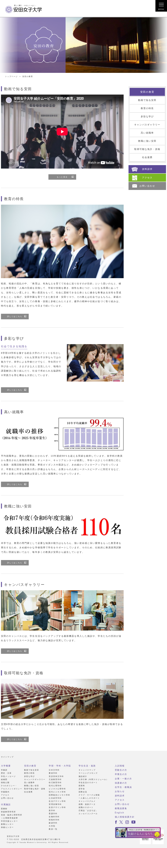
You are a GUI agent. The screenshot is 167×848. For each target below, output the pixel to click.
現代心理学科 (55, 786)
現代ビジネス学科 (57, 792)
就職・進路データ (87, 804)
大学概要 (6, 766)
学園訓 (4, 770)
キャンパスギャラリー (147, 124)
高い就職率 (147, 133)
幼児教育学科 (55, 782)
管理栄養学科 (55, 804)
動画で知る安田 (147, 100)
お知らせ (120, 791)
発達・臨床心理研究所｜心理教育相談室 (11, 816)
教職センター (7, 824)
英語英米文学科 (56, 776)
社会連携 (147, 157)
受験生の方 (121, 770)
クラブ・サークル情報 (89, 795)
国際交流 (83, 792)
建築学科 (53, 823)
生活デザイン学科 (57, 801)
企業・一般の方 (123, 778)
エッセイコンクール (88, 814)
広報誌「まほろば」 (88, 810)
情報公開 (5, 782)
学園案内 (5, 792)
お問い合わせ (7, 798)
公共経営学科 (55, 798)
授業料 (82, 786)
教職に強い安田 (147, 141)
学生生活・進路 (87, 766)
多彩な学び (147, 116)
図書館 (4, 809)
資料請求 (120, 795)
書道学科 (53, 773)
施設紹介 (83, 776)
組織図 (4, 779)
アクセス (5, 795)
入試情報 (120, 766)
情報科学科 (54, 820)
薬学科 (52, 810)
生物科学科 (54, 817)
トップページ (11, 76)
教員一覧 (53, 829)
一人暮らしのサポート (89, 798)
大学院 (52, 826)
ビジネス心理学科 (57, 789)
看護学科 (53, 814)
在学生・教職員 (123, 787)
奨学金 (82, 789)
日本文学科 (54, 770)
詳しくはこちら (14, 316)
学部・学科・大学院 (60, 766)
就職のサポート (86, 807)
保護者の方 (121, 783)
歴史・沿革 (6, 773)
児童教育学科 (55, 779)
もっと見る (62, 177)
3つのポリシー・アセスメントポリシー (11, 787)
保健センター (7, 827)
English (119, 812)
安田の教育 (147, 91)
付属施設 (6, 804)
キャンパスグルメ (87, 801)
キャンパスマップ (87, 770)
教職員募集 (121, 808)
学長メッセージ (8, 776)
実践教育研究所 (8, 812)
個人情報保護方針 (124, 817)
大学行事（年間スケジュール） (93, 779)
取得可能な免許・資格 (147, 149)
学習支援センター (9, 821)
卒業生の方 (121, 774)
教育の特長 (147, 108)
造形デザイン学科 (57, 807)
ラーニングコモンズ (88, 773)
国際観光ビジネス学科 (59, 795)
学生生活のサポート (88, 782)
